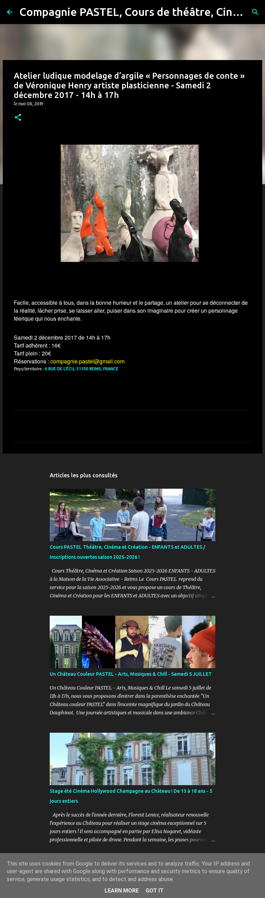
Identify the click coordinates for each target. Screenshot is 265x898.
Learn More (122, 890)
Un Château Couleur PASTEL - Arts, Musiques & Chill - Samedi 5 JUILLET (131, 674)
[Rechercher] (255, 12)
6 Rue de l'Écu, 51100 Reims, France (81, 369)
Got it (155, 890)
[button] (18, 118)
